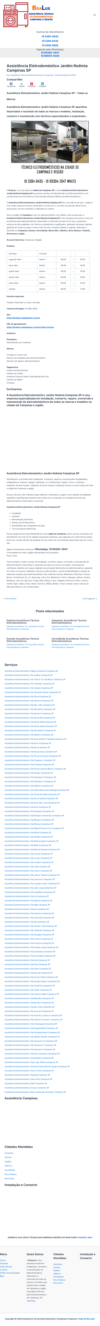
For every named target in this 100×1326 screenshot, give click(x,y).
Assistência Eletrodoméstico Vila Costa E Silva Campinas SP (31, 977)
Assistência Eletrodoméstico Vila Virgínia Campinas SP (29, 675)
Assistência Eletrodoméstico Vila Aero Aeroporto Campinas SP (32, 1054)
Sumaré (8, 1157)
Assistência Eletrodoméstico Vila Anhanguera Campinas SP (31, 1024)
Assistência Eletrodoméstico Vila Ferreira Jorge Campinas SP (31, 947)
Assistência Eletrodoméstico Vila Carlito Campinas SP (28, 990)
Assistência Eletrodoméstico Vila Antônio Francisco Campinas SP (34, 1019)
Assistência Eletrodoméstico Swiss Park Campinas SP (28, 1079)
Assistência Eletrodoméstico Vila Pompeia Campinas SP (29, 764)
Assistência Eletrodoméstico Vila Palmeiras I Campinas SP (30, 781)
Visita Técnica (6, 1267)
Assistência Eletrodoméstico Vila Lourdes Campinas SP (29, 862)
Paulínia (8, 1161)
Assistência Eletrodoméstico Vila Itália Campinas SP (27, 905)
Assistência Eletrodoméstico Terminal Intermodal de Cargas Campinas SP (37, 1066)
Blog (2, 1276)
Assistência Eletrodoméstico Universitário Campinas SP (29, 1058)
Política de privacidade (10, 1273)
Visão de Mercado (86, 1319)
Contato (3, 1270)
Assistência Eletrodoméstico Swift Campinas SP (26, 1083)
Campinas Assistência (15, 626)
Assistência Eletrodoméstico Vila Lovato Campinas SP (28, 858)
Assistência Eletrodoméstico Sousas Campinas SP (27, 1088)
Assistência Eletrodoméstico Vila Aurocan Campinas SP (29, 1011)
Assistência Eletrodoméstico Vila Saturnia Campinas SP (29, 701)
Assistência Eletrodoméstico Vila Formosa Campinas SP (29, 943)
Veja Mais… (32, 1301)
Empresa (4, 1263)
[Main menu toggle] (94, 15)
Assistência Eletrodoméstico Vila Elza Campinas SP (27, 960)
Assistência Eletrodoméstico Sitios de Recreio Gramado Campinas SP (35, 1092)
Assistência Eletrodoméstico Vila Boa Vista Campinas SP (30, 1007)
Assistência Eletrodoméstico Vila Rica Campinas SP (27, 747)
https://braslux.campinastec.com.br (23, 318)
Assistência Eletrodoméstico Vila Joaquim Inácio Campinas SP (32, 883)
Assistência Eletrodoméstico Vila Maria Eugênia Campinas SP (32, 841)
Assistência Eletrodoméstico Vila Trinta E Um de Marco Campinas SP (35, 679)
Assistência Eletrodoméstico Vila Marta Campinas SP (28, 832)
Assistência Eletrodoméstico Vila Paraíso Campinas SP (29, 773)
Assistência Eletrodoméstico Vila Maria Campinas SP (28, 845)
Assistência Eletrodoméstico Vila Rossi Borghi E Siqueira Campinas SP (35, 739)
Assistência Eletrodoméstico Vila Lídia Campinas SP (27, 866)
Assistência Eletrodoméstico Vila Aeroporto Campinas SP (30, 1049)
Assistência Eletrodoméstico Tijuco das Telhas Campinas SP (31, 1062)
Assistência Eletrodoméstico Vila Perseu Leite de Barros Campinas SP (35, 769)
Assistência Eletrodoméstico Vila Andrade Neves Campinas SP (32, 1032)
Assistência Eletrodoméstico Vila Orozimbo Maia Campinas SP (32, 794)
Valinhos (8, 1166)
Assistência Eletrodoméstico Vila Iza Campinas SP (27, 896)
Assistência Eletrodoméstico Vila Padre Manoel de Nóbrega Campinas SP (37, 790)
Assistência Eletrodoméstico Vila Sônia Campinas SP (28, 696)
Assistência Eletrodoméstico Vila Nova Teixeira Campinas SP (31, 798)
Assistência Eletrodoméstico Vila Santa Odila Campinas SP (30, 722)
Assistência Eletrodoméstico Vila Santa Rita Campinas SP (30, 718)
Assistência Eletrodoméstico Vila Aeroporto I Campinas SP (30, 1045)
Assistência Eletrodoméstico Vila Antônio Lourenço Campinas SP (33, 1015)
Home (2, 1260)
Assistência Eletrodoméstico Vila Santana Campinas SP (29, 713)
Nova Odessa (11, 1174)
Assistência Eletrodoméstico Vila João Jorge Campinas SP (30, 888)
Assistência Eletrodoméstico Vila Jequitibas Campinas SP (30, 892)
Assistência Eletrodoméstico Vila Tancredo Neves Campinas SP (33, 692)
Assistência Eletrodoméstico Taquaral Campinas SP (27, 1075)
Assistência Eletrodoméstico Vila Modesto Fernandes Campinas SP (34, 815)
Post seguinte (90, 599)
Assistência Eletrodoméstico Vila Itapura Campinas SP (28, 900)
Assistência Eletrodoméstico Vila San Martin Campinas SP (30, 730)
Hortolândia (10, 1170)
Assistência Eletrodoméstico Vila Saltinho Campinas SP (29, 735)
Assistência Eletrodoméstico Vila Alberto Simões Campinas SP (32, 1037)
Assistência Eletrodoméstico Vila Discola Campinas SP (29, 973)
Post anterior (10, 599)
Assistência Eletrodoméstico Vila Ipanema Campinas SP (29, 913)
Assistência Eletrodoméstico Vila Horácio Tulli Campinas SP (31, 926)
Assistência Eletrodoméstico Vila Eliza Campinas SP (27, 964)
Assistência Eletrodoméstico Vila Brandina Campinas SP (29, 998)
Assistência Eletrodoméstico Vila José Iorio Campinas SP (30, 879)
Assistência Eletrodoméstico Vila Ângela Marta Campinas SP (31, 1028)
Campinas (9, 1153)
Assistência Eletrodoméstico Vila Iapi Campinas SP (27, 922)
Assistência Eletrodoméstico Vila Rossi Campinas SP (28, 743)
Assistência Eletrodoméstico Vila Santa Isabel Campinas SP (31, 726)
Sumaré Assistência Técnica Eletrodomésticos (23, 639)
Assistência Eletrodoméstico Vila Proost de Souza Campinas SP (33, 756)
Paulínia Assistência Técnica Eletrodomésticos (23, 621)
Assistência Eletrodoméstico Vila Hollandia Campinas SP (29, 930)
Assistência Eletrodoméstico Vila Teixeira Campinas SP (29, 688)
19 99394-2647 (84, 1237)
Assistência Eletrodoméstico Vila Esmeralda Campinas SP (30, 956)
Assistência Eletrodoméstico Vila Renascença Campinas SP (31, 752)
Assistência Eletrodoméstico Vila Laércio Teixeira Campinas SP (32, 875)
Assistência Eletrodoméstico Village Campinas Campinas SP (31, 671)
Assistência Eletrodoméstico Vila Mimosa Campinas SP (29, 824)
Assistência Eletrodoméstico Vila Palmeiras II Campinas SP (30, 777)
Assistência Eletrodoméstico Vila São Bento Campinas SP (30, 709)
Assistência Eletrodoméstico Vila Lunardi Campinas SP (29, 854)
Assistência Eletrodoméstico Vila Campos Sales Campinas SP (32, 994)
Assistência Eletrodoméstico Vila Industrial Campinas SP (29, 918)
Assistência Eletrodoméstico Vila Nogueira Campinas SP (29, 811)
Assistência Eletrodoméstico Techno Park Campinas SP (29, 1071)
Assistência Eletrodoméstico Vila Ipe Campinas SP (27, 909)
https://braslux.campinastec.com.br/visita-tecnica (30, 327)
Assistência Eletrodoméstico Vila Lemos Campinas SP (28, 871)
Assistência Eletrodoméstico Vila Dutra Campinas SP (28, 969)
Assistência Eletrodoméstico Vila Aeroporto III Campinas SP (31, 1041)
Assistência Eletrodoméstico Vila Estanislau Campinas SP (30, 951)
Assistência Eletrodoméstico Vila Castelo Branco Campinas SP (32, 981)
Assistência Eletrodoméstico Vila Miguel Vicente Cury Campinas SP (34, 828)
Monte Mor (9, 1178)
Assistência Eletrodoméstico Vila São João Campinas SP (30, 705)
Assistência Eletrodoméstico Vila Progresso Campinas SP (30, 760)
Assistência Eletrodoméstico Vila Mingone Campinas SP (29, 820)
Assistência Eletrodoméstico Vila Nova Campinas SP (28, 807)
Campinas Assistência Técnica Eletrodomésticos (69, 621)
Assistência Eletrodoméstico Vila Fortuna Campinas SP (29, 939)
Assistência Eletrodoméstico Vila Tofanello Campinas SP (29, 684)
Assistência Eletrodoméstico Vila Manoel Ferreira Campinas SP (32, 849)
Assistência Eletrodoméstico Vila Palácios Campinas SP (29, 786)
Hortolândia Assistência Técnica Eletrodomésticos (70, 639)
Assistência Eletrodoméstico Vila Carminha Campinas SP (30, 986)
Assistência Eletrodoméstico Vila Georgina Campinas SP (29, 934)
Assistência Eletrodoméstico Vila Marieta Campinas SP (29, 837)
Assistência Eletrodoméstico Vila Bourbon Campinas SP (29, 1002)
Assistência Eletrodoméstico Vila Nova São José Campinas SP (32, 803)
